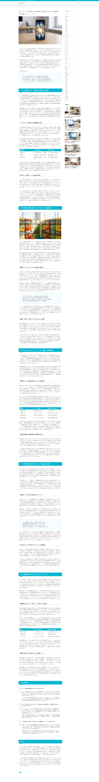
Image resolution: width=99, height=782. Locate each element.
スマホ (67, 50)
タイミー (67, 53)
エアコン (67, 33)
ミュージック (68, 66)
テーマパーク (68, 59)
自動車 (67, 91)
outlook (67, 16)
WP (66, 25)
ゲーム (67, 42)
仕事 (66, 70)
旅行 (66, 76)
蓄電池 (67, 94)
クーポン (67, 38)
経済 (66, 87)
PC (66, 18)
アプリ (67, 31)
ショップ (67, 44)
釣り (66, 100)
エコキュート (68, 35)
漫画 (66, 81)
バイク (67, 61)
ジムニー (67, 46)
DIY (66, 14)
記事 (20, 772)
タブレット (68, 57)
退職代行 (67, 98)
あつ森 (67, 27)
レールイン (22, 3)
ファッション (68, 63)
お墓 (66, 29)
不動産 (67, 68)
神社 (66, 85)
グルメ (67, 40)
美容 (66, 89)
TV (66, 22)
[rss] (78, 0)
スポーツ (67, 48)
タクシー (67, 55)
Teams (67, 20)
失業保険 (67, 74)
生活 (66, 83)
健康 (66, 72)
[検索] (79, 0)
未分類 (67, 78)
